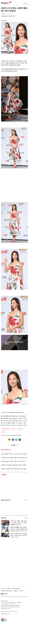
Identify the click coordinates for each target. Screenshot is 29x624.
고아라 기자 (3, 20)
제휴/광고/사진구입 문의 (6, 590)
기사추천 (14, 445)
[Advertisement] (12, 561)
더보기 (26, 500)
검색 (24, 3)
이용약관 (9, 588)
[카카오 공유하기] (9, 439)
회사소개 (3, 588)
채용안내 (16, 590)
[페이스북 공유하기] (12, 439)
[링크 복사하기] (19, 439)
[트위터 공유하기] (16, 439)
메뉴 (27, 3)
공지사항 (21, 590)
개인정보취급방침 (16, 588)
